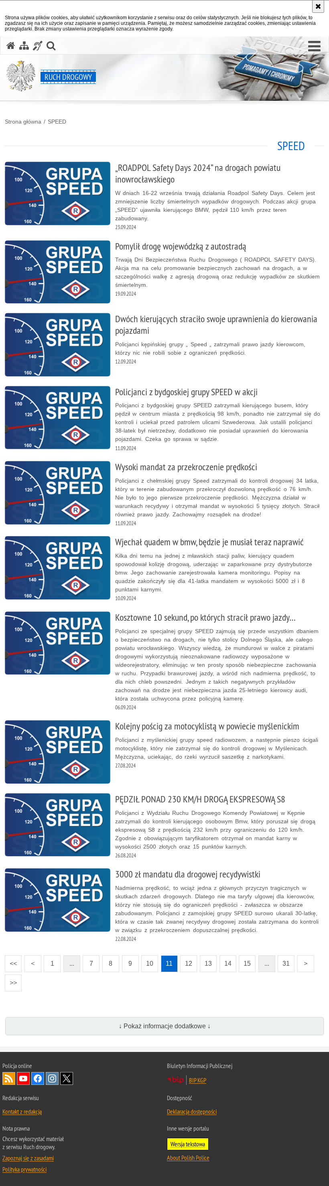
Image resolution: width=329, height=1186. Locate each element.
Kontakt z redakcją (22, 1111)
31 (284, 961)
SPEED (57, 121)
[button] (314, 46)
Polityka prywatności (24, 1169)
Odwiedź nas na (23, 1078)
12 (186, 961)
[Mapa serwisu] (24, 46)
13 (206, 961)
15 (245, 961)
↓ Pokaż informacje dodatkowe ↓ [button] (165, 1026)
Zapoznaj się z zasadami (28, 1158)
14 (225, 961)
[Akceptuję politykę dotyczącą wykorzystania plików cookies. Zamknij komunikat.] (318, 6)
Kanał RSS (8, 1078)
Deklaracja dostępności (192, 1111)
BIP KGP (197, 1080)
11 (167, 961)
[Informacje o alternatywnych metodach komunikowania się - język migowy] (38, 46)
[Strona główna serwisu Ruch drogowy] (10, 46)
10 (147, 961)
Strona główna (23, 121)
